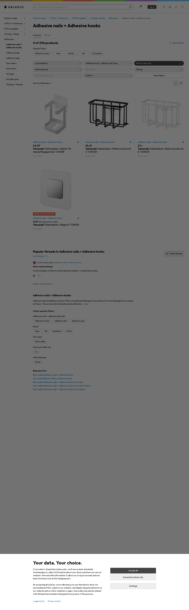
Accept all (133, 570)
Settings (133, 586)
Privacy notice (54, 601)
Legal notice (39, 601)
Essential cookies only (133, 577)
